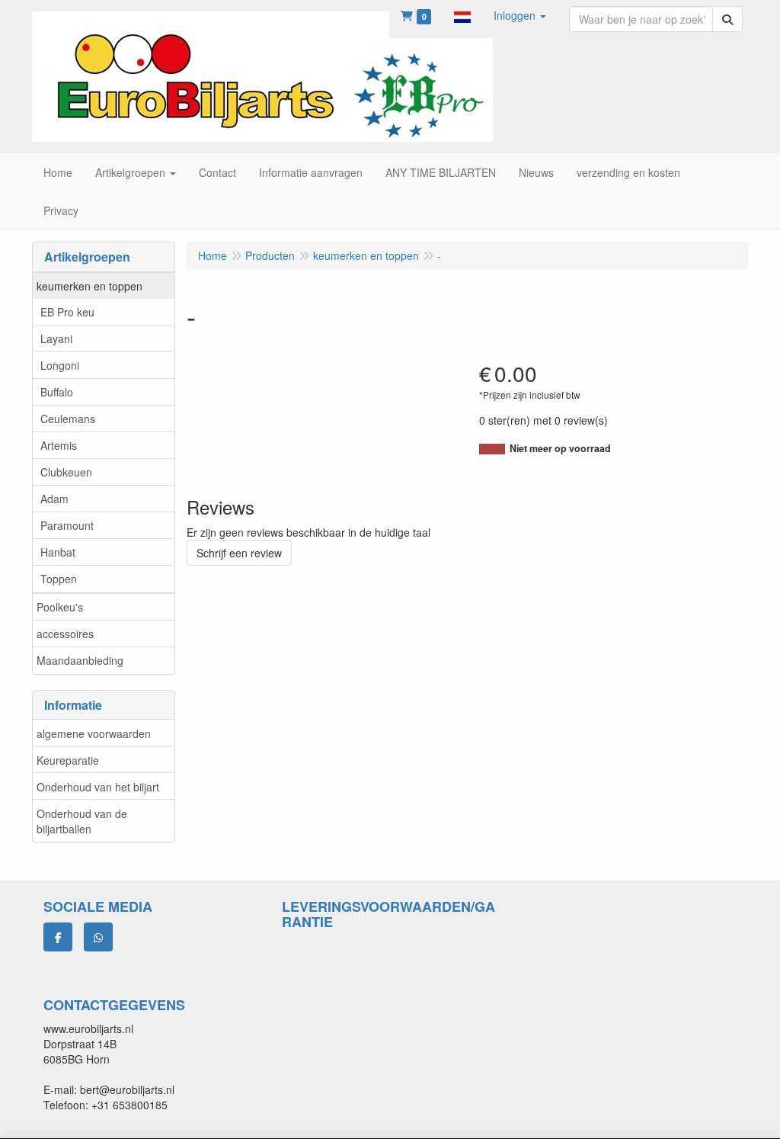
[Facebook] (57, 936)
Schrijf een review (239, 552)
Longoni (59, 365)
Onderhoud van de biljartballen (82, 821)
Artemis (58, 445)
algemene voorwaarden (94, 733)
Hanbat (57, 552)
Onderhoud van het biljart (98, 786)
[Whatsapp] (98, 936)
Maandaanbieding (80, 660)
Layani (56, 338)
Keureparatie (68, 760)
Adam (54, 498)
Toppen (58, 578)
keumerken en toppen (89, 286)
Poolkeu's (60, 606)
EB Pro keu (67, 311)
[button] (462, 15)
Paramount (67, 525)
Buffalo (56, 391)
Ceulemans (67, 418)
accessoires (65, 633)
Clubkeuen (66, 472)
